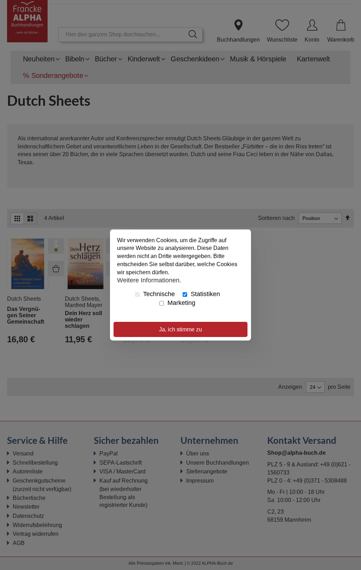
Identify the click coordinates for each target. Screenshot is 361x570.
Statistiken (204, 294)
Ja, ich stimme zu (180, 329)
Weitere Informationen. (149, 280)
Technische (158, 294)
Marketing (180, 302)
